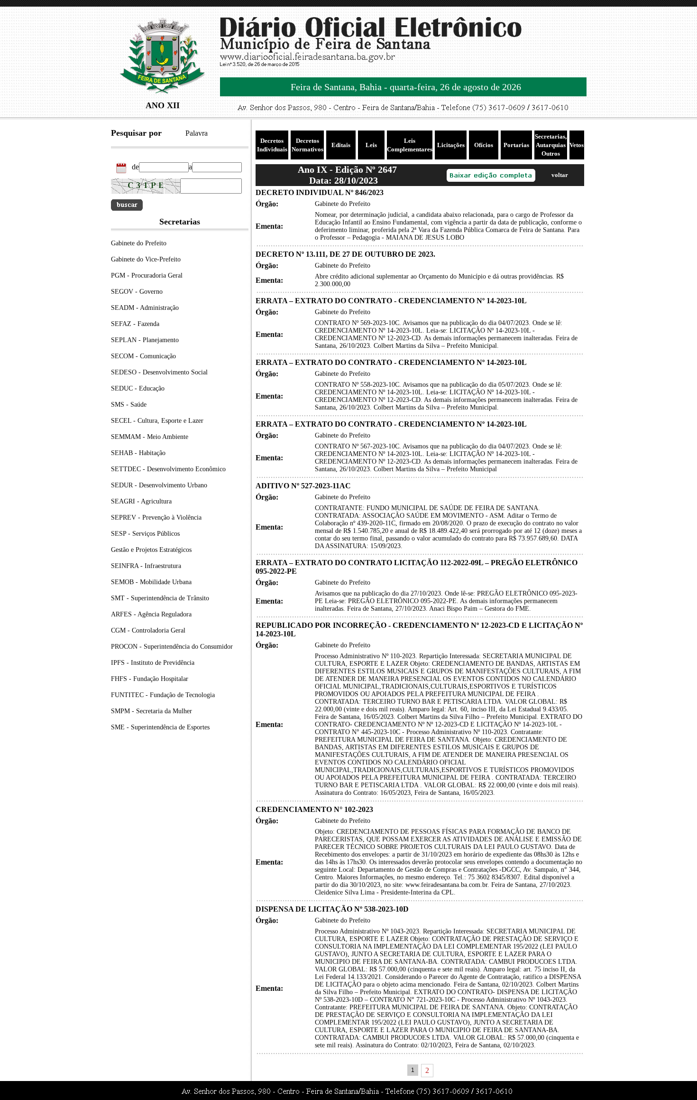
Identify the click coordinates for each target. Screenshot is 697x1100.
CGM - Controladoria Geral (148, 630)
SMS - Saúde (129, 404)
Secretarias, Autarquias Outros (551, 145)
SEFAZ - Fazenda (135, 323)
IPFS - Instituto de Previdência (152, 662)
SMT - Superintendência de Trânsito (160, 598)
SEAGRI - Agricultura (141, 501)
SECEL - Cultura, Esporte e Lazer (157, 420)
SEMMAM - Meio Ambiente (149, 436)
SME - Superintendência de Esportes (160, 727)
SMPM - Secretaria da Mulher (151, 711)
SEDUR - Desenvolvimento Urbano (159, 485)
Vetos (576, 145)
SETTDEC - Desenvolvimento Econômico (168, 469)
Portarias (516, 145)
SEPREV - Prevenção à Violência (156, 517)
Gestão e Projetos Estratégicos (151, 549)
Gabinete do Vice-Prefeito (146, 259)
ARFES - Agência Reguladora (151, 614)
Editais (340, 145)
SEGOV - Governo (137, 291)
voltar (559, 174)
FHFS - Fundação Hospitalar (149, 678)
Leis (371, 145)
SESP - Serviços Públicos (145, 533)
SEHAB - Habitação (138, 453)
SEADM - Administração (145, 307)
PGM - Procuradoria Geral (147, 275)
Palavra (196, 133)
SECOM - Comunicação (143, 356)
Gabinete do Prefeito (138, 243)
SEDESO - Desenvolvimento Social (159, 372)
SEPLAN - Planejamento (145, 340)
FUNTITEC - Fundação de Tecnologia (163, 695)
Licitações (451, 145)
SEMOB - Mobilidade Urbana (151, 582)
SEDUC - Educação (138, 388)
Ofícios (483, 145)
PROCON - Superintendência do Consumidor (172, 646)
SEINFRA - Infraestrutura (146, 565)
